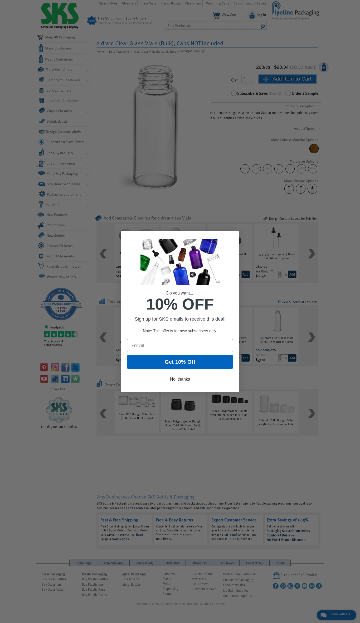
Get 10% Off (180, 362)
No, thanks (180, 379)
